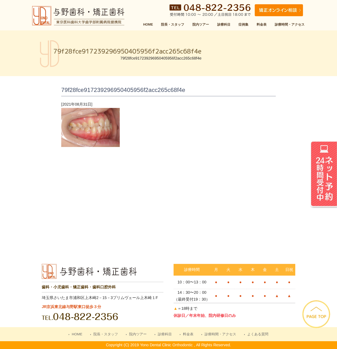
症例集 (243, 24)
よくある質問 (257, 334)
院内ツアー (200, 24)
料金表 (262, 24)
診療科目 (224, 24)
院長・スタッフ (172, 24)
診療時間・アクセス (290, 24)
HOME (148, 24)
